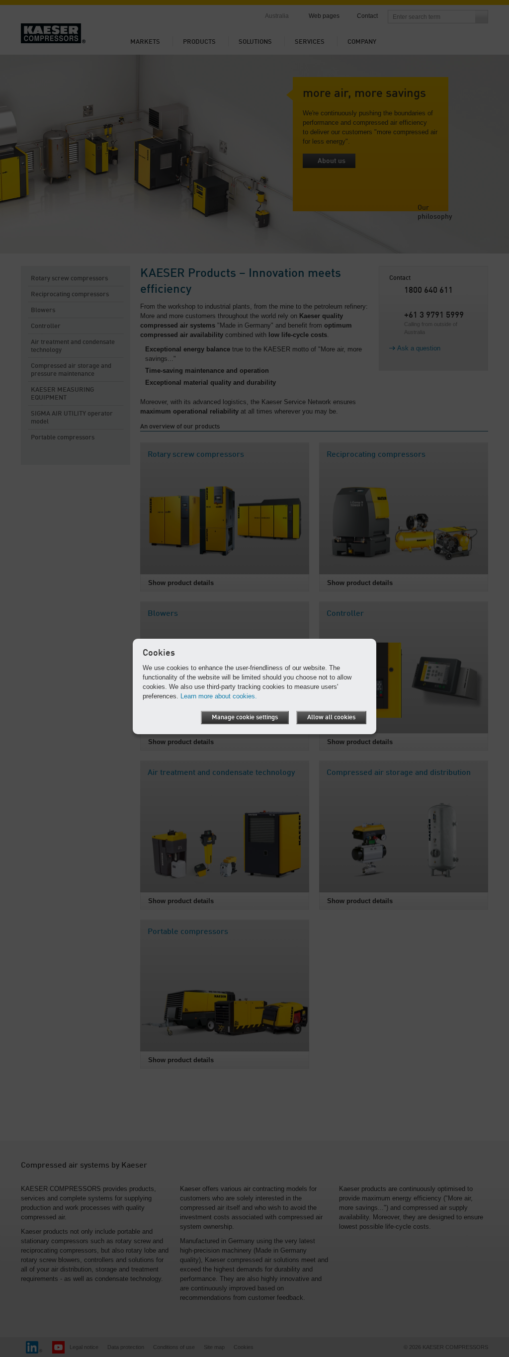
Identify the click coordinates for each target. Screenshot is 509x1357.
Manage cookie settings (245, 717)
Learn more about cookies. (218, 696)
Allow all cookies (331, 717)
